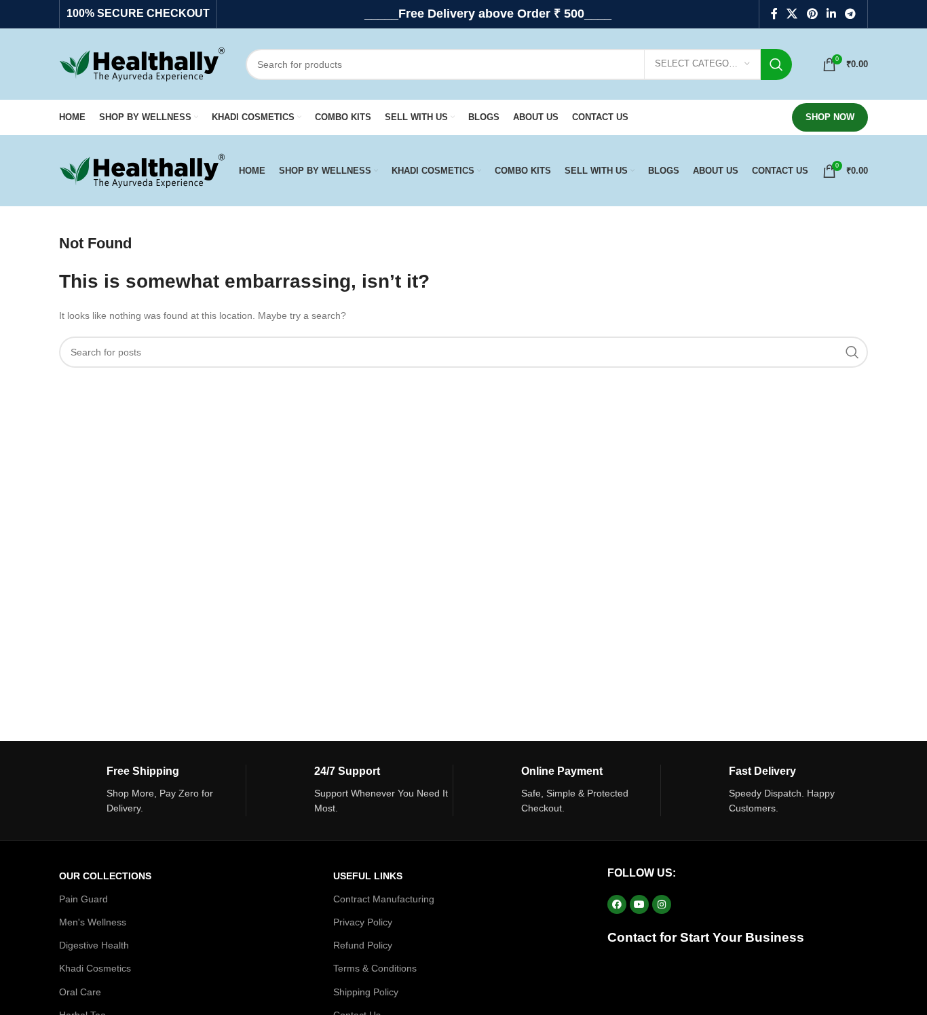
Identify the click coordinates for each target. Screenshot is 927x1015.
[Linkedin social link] (831, 13)
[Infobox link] (152, 790)
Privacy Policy (362, 922)
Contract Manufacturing (383, 899)
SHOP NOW (830, 117)
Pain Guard (83, 899)
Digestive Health (94, 945)
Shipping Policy (365, 992)
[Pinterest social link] (812, 13)
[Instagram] (661, 904)
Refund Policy (362, 945)
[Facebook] (616, 904)
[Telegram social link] (850, 13)
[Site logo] (142, 63)
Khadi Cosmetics (95, 968)
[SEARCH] (776, 64)
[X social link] (792, 13)
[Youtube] (639, 904)
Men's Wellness (92, 922)
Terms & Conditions (375, 968)
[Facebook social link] (774, 13)
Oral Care (80, 992)
